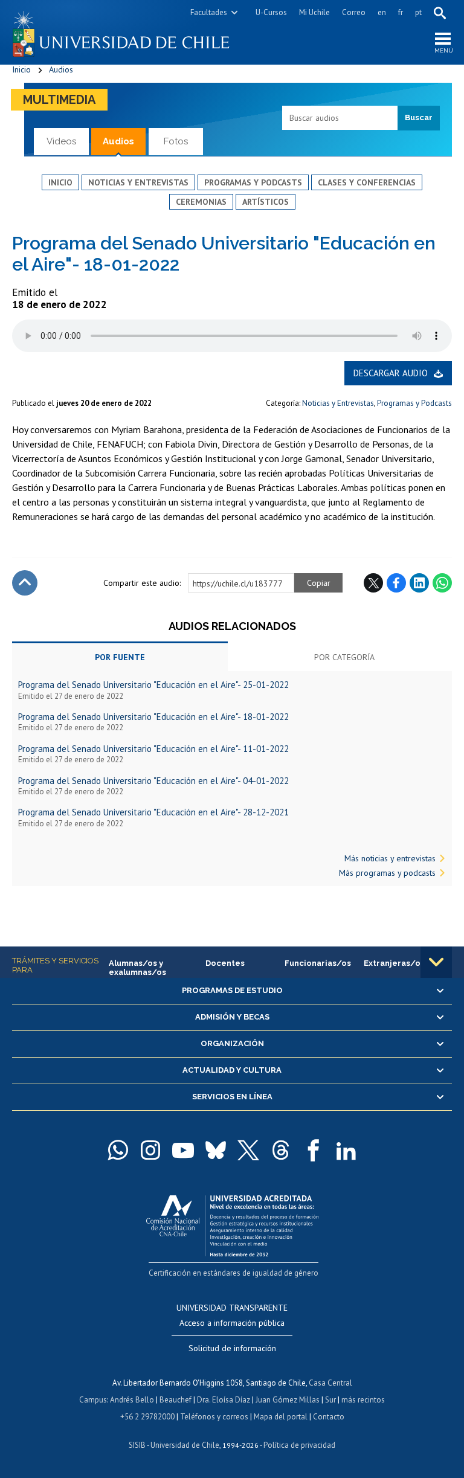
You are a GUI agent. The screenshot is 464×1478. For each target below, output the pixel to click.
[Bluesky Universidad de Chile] (216, 1150)
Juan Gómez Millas (288, 1400)
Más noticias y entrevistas (390, 858)
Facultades (208, 12)
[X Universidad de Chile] (248, 1150)
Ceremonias (201, 201)
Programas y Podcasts (414, 403)
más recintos (363, 1400)
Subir (24, 583)
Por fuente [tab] (120, 657)
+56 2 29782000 (147, 1417)
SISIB (137, 1445)
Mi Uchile (314, 12)
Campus (93, 1400)
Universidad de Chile (184, 1445)
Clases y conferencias (367, 182)
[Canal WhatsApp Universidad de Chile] (118, 1150)
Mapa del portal (281, 1417)
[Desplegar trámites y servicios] (436, 962)
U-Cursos (271, 12)
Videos (61, 141)
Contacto (328, 1417)
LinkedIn (419, 583)
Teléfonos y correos (214, 1417)
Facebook (396, 583)
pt (418, 12)
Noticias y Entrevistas (338, 403)
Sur (330, 1400)
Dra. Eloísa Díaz (223, 1400)
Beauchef (176, 1400)
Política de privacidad (299, 1445)
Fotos (176, 141)
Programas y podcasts (253, 182)
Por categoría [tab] (344, 657)
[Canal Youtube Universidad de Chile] (183, 1150)
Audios (61, 69)
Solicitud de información (232, 1348)
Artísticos (265, 201)
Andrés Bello (132, 1400)
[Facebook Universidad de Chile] (313, 1150)
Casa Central (330, 1383)
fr (400, 12)
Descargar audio (390, 373)
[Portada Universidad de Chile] (122, 32)
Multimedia (59, 99)
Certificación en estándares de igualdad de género (233, 1273)
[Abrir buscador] (440, 12)
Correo (354, 12)
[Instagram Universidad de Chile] (150, 1150)
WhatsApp (442, 583)
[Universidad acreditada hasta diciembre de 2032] (232, 1222)
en (382, 12)
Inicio (21, 69)
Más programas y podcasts (387, 873)
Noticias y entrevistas (138, 182)
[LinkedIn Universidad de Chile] (346, 1150)
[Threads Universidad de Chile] (281, 1150)
